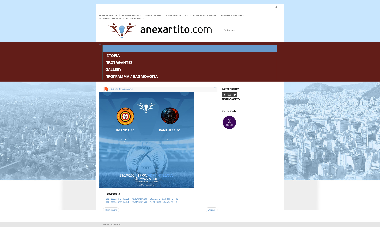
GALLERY (113, 69)
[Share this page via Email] (229, 94)
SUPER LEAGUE (153, 15)
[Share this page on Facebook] (224, 94)
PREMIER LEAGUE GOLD (233, 15)
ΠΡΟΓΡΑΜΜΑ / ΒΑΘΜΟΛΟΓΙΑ (131, 76)
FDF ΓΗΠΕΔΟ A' (160, 175)
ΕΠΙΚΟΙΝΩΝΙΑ (133, 18)
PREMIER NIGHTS (131, 15)
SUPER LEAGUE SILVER (204, 15)
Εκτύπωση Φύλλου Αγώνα (121, 89)
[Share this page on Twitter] (234, 94)
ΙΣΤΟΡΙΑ (112, 55)
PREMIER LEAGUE (108, 15)
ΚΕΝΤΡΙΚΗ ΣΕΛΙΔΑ (121, 48)
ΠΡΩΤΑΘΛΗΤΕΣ (119, 62)
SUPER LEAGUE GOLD (177, 15)
